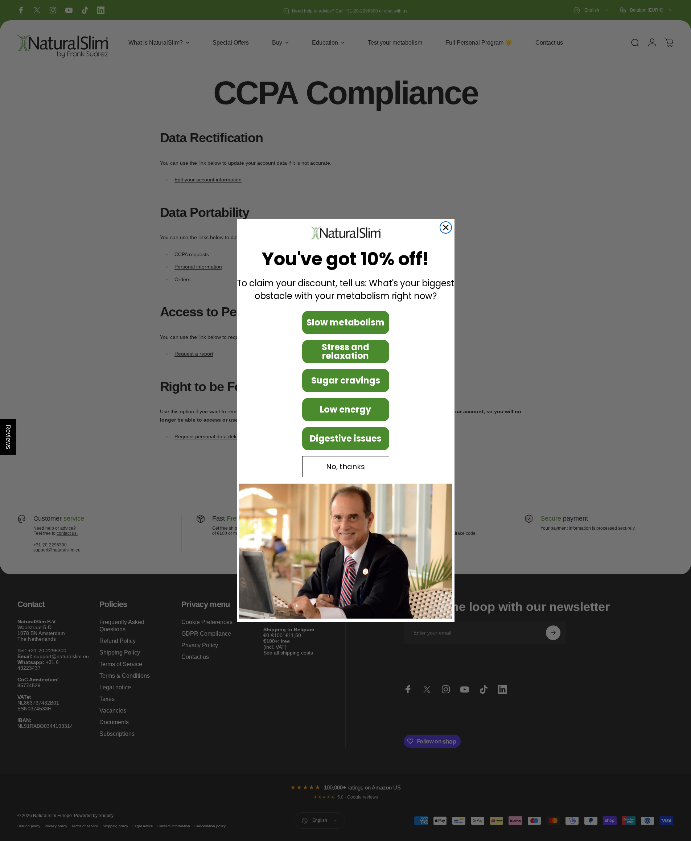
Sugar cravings (345, 380)
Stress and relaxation (345, 351)
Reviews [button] (8, 436)
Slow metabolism (345, 322)
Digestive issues (346, 438)
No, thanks (345, 466)
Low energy (345, 409)
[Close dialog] (446, 227)
